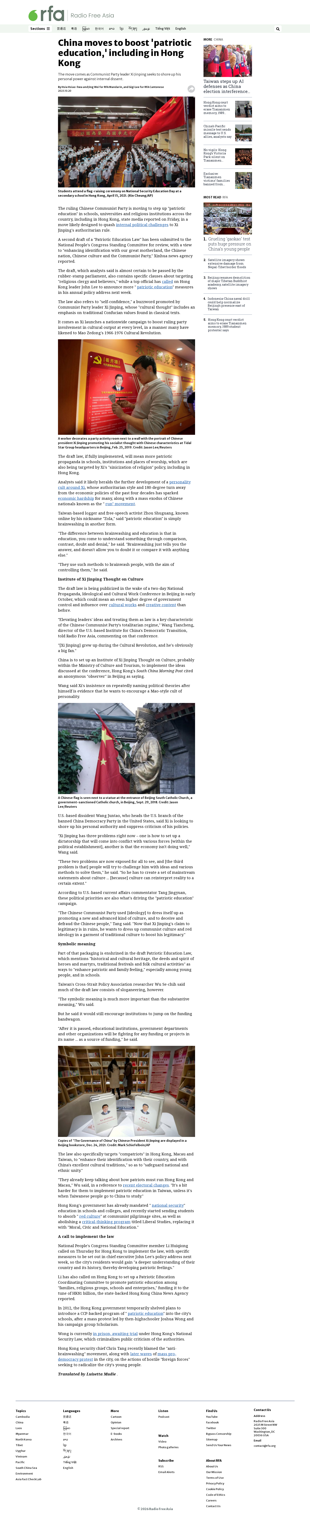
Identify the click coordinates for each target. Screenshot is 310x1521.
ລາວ (112, 29)
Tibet (19, 1445)
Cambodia (23, 1417)
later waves (141, 1353)
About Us (212, 1466)
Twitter (211, 1428)
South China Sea (26, 1468)
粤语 (74, 29)
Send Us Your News (218, 1445)
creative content (161, 604)
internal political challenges (142, 224)
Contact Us (213, 1506)
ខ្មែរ (121, 29)
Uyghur (21, 1451)
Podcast (163, 1417)
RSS (161, 1466)
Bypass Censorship (218, 1434)
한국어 (99, 29)
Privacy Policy (215, 1483)
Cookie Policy (215, 1489)
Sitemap (211, 1439)
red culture (89, 1216)
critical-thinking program (106, 1221)
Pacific (20, 1462)
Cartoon (116, 1417)
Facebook (212, 1422)
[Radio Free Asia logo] (71, 13)
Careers (211, 1500)
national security (168, 1205)
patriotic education (155, 286)
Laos (19, 1428)
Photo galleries (168, 1447)
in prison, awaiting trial (115, 1333)
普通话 (61, 29)
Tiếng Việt (162, 29)
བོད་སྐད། (133, 29)
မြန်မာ (86, 29)
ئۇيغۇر (146, 29)
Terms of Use (215, 1478)
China (19, 1422)
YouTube (212, 1417)
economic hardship (76, 498)
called (167, 281)
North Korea (24, 1439)
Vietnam (21, 1456)
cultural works (123, 604)
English (180, 29)
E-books (116, 1434)
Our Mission (214, 1472)
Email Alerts (166, 1472)
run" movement (120, 503)
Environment (24, 1473)
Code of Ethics (215, 1495)
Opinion (116, 1422)
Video (162, 1441)
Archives (116, 1439)
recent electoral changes (146, 1185)
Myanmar (22, 1434)
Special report (120, 1428)
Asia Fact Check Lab (28, 1479)
